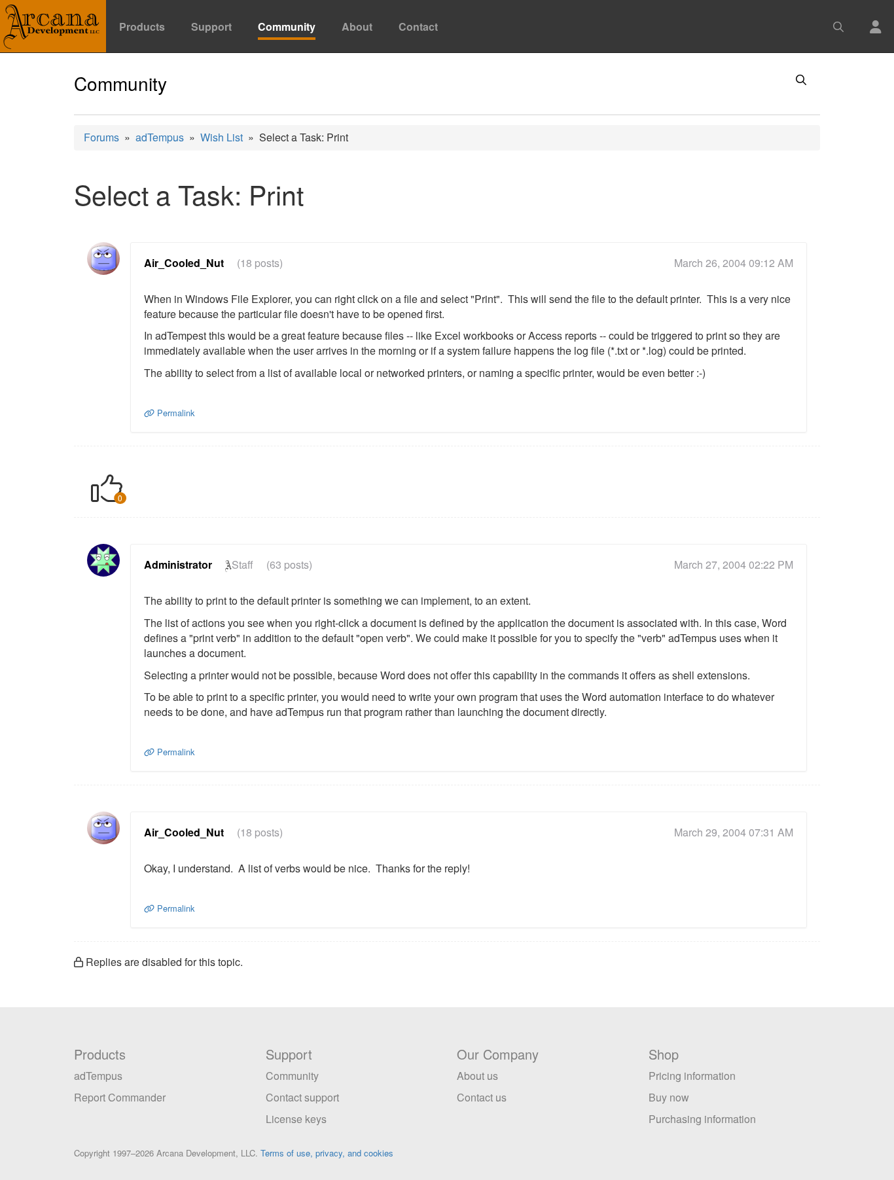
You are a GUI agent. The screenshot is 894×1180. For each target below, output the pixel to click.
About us (477, 1075)
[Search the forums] (801, 81)
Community (286, 26)
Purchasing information (702, 1118)
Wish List (221, 137)
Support (211, 26)
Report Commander (120, 1097)
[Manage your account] (876, 18)
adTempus (159, 137)
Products (142, 26)
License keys (296, 1118)
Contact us (482, 1097)
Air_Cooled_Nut (184, 262)
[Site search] (838, 18)
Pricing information (692, 1075)
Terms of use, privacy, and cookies (326, 1153)
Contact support (302, 1097)
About (357, 26)
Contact (418, 26)
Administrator (178, 564)
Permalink (174, 412)
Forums (101, 137)
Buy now (669, 1097)
